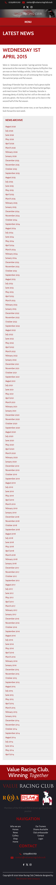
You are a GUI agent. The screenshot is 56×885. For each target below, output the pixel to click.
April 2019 (9, 500)
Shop (15, 839)
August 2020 (10, 432)
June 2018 (9, 542)
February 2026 (11, 152)
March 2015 (10, 708)
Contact (40, 836)
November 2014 (12, 725)
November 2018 (12, 521)
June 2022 (9, 339)
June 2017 (9, 593)
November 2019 (12, 470)
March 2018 (10, 555)
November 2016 (12, 623)
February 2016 (11, 661)
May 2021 (9, 394)
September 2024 (12, 224)
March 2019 (10, 504)
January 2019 (10, 513)
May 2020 (9, 445)
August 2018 (10, 534)
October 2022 (11, 322)
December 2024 (12, 211)
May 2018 (9, 546)
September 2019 (12, 479)
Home (15, 842)
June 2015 (9, 695)
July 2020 (9, 436)
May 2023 (9, 292)
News (15, 832)
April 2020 (9, 449)
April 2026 (9, 143)
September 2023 (12, 275)
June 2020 (9, 440)
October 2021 (11, 373)
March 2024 (10, 250)
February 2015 (11, 712)
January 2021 (10, 411)
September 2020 (12, 428)
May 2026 (9, 139)
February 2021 (11, 406)
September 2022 (12, 326)
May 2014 (9, 750)
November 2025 (12, 165)
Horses (15, 829)
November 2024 (12, 216)
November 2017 (12, 572)
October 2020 (11, 423)
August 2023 (10, 279)
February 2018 (11, 559)
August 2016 (10, 636)
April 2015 (9, 703)
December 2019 (12, 466)
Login (40, 839)
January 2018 (10, 563)
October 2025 (11, 169)
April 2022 (9, 347)
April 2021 (9, 398)
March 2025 (10, 199)
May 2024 (9, 241)
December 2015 (12, 670)
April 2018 (9, 551)
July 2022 (9, 334)
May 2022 (9, 343)
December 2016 (12, 619)
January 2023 (10, 309)
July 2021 (9, 385)
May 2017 (9, 597)
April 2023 (9, 296)
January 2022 (10, 360)
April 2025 (9, 194)
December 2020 (12, 415)
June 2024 (9, 237)
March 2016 (10, 657)
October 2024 (11, 220)
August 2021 (10, 381)
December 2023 (12, 262)
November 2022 (12, 317)
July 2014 (9, 742)
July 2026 (9, 131)
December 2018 (12, 517)
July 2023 (9, 283)
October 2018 (11, 525)
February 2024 (11, 254)
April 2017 (9, 602)
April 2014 (9, 754)
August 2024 (10, 228)
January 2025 (10, 207)
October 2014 (11, 729)
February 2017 (11, 610)
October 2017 (11, 576)
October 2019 (11, 474)
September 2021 (12, 377)
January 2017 (10, 614)
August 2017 (10, 585)
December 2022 (12, 313)
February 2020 (11, 457)
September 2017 (12, 580)
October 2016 (11, 627)
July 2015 (9, 691)
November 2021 (12, 368)
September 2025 (12, 173)
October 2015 (11, 678)
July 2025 (9, 182)
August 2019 (10, 483)
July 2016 (9, 640)
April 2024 (9, 245)
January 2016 (10, 665)
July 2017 (9, 589)
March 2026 (10, 148)
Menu (28, 22)
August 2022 (10, 330)
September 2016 (12, 631)
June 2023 (9, 288)
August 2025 (10, 177)
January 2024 (11, 258)
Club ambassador (40, 832)
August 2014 (10, 737)
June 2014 (9, 746)
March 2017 (10, 606)
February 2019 (11, 508)
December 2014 (12, 720)
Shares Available (40, 829)
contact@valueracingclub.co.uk (39, 2)
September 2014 (12, 733)
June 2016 (9, 644)
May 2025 (9, 190)
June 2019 (9, 491)
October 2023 (11, 271)
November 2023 (12, 266)
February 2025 (11, 203)
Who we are (15, 826)
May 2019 (9, 496)
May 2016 (9, 648)
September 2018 (12, 530)
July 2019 (9, 487)
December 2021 (12, 364)
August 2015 (10, 686)
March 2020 (10, 453)
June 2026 (9, 135)
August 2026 (10, 126)
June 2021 (9, 390)
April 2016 (9, 653)
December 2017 (12, 568)
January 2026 (11, 156)
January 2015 (10, 716)
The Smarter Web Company (28, 879)
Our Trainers (40, 826)
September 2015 (12, 682)
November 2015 (12, 674)
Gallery (15, 836)
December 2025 (12, 160)
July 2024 (9, 233)
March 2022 (10, 351)
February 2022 (11, 356)
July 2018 (9, 538)
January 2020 (11, 462)
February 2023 (11, 305)
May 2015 (9, 699)
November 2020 (12, 419)
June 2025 (9, 186)
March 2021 (10, 402)
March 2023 (10, 300)
